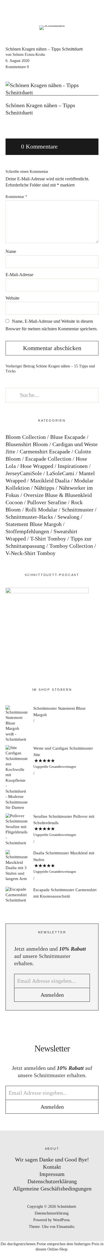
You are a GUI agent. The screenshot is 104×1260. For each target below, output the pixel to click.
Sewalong (68, 517)
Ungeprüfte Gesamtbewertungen (54, 767)
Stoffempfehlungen (27, 531)
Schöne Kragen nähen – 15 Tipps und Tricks (50, 369)
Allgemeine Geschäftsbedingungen (52, 1188)
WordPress (61, 1220)
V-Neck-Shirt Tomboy (30, 553)
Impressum (52, 1174)
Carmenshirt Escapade (45, 451)
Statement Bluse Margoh (34, 524)
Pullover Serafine (47, 502)
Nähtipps (44, 488)
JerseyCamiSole (24, 473)
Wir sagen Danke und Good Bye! (52, 1159)
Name (11, 251)
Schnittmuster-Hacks (29, 517)
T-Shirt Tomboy (48, 538)
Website (12, 298)
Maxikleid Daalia (50, 480)
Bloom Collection (26, 437)
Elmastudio (65, 1227)
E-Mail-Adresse (19, 274)
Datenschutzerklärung (52, 1181)
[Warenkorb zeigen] (96, 11)
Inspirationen (73, 466)
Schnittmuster (77, 509)
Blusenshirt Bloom (27, 444)
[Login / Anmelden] (80, 11)
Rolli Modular (41, 509)
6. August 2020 (17, 61)
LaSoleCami (60, 473)
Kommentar (16, 197)
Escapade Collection (48, 459)
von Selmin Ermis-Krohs (25, 54)
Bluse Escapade (67, 437)
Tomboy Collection (71, 546)
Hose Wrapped (36, 466)
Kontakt (52, 1167)
